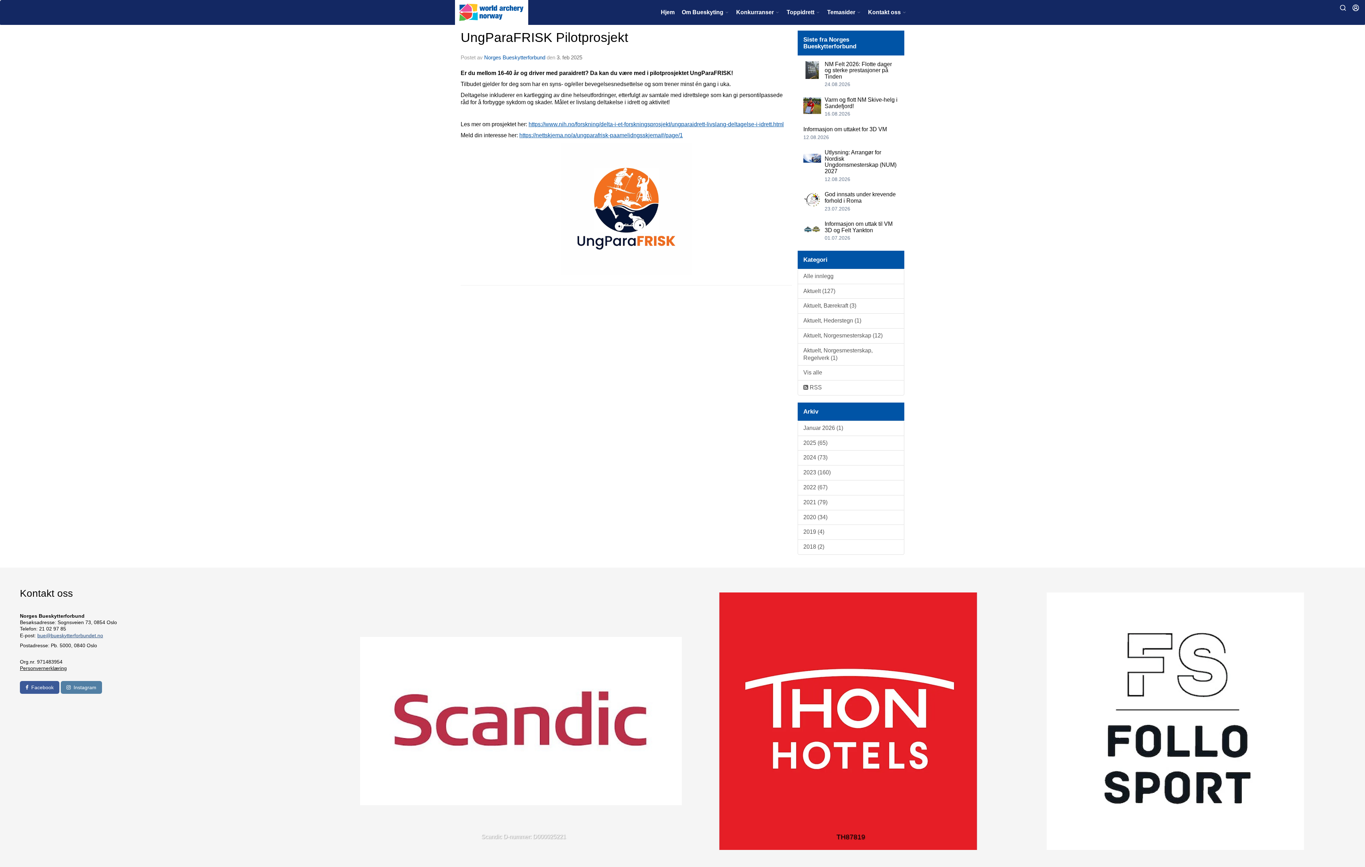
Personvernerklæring (43, 668)
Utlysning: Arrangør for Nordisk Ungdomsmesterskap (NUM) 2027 (860, 161)
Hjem (668, 12)
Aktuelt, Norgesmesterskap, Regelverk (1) (838, 354)
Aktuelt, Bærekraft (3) (829, 306)
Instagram (85, 687)
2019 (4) (813, 532)
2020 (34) (815, 517)
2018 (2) (813, 547)
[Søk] (1343, 7)
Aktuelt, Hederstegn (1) (832, 321)
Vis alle (812, 372)
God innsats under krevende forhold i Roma (860, 197)
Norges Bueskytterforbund (514, 57)
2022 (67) (815, 487)
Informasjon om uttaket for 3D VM (845, 129)
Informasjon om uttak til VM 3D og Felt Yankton (859, 227)
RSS (815, 387)
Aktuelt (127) (819, 291)
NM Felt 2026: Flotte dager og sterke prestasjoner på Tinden (858, 70)
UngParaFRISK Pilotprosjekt (544, 37)
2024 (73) (815, 457)
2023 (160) (817, 472)
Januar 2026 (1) (823, 428)
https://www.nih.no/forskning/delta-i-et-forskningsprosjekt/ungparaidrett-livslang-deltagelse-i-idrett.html (656, 124)
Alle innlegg (818, 276)
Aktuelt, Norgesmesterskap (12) (843, 336)
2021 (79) (815, 502)
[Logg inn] (1355, 7)
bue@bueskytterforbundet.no (70, 635)
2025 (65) (815, 443)
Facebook (42, 687)
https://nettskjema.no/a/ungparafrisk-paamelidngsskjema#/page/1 (601, 135)
